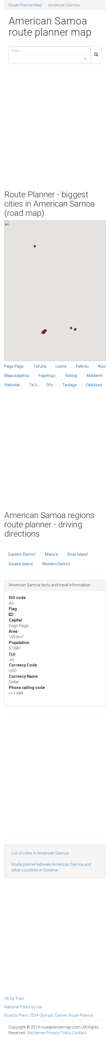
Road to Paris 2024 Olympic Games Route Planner (48, 1015)
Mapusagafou (16, 375)
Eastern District (22, 554)
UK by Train (14, 998)
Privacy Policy (58, 1033)
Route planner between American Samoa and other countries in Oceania (51, 867)
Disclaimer (36, 1033)
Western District (56, 564)
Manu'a (51, 554)
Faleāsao (94, 385)
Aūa (101, 366)
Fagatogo (47, 375)
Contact (79, 1033)
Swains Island (20, 564)
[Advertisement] (55, 129)
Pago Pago (14, 366)
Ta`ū (33, 385)
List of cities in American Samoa (40, 853)
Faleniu (82, 366)
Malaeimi (95, 375)
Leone (61, 366)
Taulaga (69, 385)
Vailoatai (12, 385)
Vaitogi (71, 375)
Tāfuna (39, 366)
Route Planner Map (25, 5)
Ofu (49, 385)
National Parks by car (23, 1007)
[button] (42, 332)
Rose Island (77, 554)
